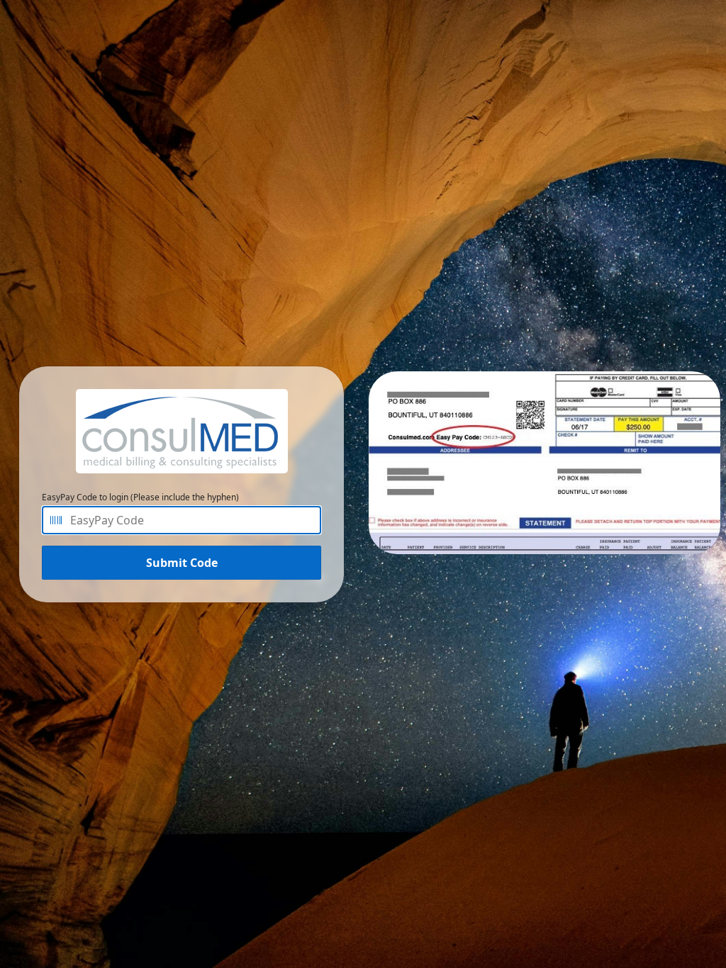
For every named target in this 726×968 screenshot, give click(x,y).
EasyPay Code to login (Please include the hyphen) (140, 497)
